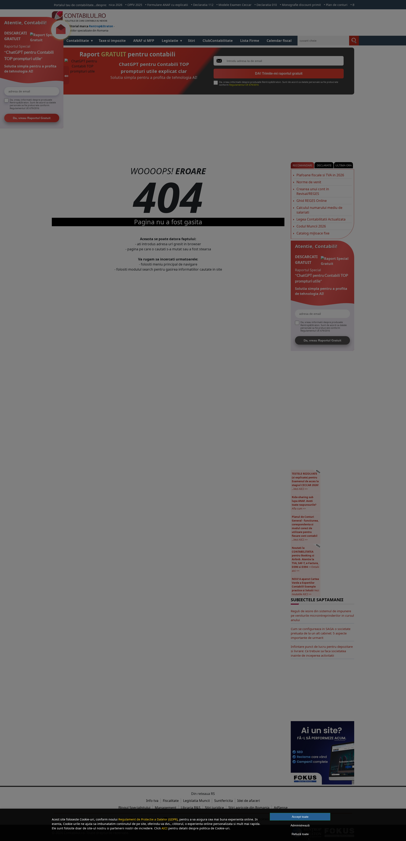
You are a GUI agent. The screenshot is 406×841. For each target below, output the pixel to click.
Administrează (300, 825)
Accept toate (300, 816)
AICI (164, 828)
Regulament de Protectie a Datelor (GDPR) (148, 819)
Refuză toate (300, 834)
